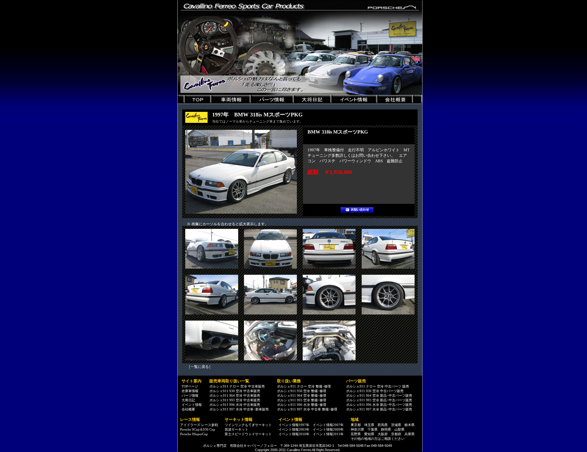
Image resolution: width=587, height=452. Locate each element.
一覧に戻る (199, 367)
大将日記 (188, 400)
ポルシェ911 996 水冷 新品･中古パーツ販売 (379, 404)
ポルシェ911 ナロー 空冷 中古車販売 (237, 386)
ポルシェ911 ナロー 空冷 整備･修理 (304, 386)
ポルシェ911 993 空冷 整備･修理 (301, 400)
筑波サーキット (236, 429)
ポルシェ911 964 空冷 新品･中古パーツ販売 (379, 395)
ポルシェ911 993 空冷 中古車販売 (234, 400)
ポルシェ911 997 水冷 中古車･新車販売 (239, 409)
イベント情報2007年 (328, 425)
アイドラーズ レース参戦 (199, 425)
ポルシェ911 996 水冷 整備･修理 (301, 404)
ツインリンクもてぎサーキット (248, 425)
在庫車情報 (190, 391)
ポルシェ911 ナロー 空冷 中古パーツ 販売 (377, 386)
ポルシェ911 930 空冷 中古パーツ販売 (375, 391)
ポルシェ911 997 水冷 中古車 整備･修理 (307, 409)
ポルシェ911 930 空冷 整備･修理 (301, 391)
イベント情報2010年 (294, 434)
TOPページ (190, 386)
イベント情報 (192, 404)
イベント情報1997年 (294, 425)
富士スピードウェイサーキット (248, 434)
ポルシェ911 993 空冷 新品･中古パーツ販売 (379, 400)
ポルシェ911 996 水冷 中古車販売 (234, 404)
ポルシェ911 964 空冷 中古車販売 (234, 395)
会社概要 (188, 409)
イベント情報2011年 (328, 434)
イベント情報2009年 (328, 429)
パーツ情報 (190, 395)
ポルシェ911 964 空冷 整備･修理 (301, 395)
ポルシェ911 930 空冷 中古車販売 (234, 391)
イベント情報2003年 (294, 429)
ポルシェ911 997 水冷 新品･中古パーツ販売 (379, 409)
